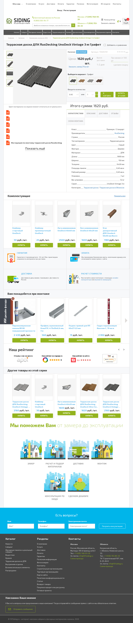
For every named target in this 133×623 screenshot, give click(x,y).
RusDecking (119, 133)
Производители (89, 32)
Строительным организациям (49, 569)
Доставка (51, 4)
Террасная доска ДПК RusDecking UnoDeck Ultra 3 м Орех (88, 404)
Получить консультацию (112, 526)
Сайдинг (24, 32)
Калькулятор (109, 20)
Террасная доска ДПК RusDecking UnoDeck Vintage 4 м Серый (20, 404)
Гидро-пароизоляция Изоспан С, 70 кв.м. (107, 327)
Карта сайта (42, 575)
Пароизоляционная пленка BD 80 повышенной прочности (23, 328)
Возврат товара (44, 584)
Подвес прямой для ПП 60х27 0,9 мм (79, 327)
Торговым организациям (47, 572)
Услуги (41, 4)
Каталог (17, 32)
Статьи (40, 581)
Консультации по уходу (54, 497)
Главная (11, 38)
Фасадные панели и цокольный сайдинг (18, 551)
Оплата (61, 4)
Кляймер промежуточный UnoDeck (43, 230)
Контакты (117, 4)
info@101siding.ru (86, 556)
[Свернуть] (13, 299)
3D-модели (105, 4)
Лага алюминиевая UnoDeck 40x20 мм (89, 229)
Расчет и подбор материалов (55, 465)
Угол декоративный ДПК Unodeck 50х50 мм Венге (110, 231)
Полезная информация (47, 559)
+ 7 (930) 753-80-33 (112, 556)
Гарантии (70, 4)
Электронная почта (77, 521)
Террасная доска (58, 32)
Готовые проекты (44, 590)
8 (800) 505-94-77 (41, 20)
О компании (31, 4)
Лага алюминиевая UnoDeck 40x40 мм (67, 229)
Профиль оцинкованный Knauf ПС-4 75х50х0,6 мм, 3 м (52, 328)
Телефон (42, 521)
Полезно (80, 4)
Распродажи (10, 570)
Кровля (68, 32)
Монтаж (102, 463)
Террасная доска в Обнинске (112, 187)
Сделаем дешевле (78, 496)
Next (126, 320)
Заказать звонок (108, 23)
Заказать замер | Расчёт (79, 67)
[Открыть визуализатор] (6, 311)
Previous (8, 396)
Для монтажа (77, 32)
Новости (9, 544)
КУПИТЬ (21, 245)
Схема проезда (76, 558)
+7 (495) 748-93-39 (82, 553)
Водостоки (47, 32)
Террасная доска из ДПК (38, 38)
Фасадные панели (35, 32)
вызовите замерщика (103, 279)
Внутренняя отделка (104, 32)
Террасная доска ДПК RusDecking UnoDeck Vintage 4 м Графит (111, 404)
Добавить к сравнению (117, 45)
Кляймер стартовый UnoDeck (17, 230)
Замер (31, 463)
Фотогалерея (92, 4)
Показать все (119, 196)
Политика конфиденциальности (50, 578)
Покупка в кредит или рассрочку (51, 587)
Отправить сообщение (23, 609)
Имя (9, 521)
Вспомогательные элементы (17, 567)
